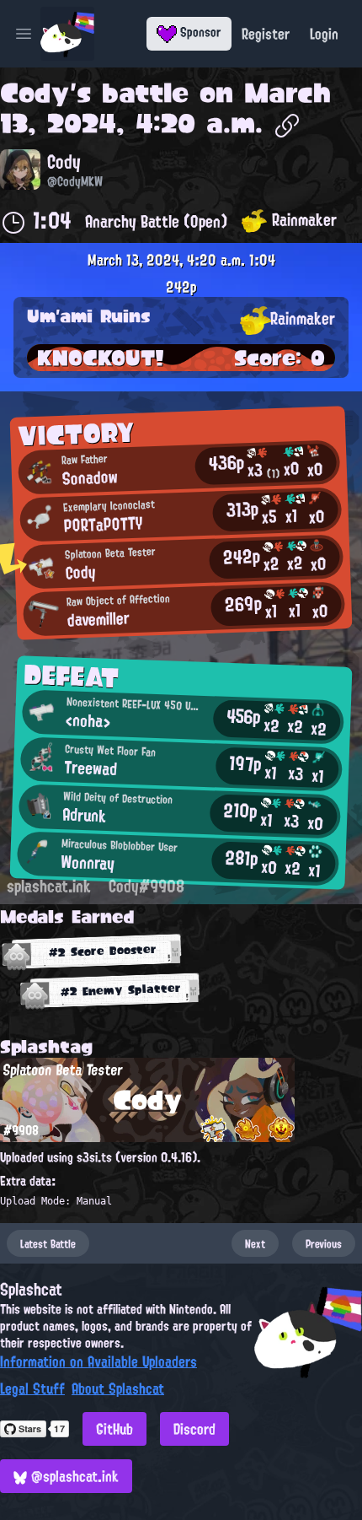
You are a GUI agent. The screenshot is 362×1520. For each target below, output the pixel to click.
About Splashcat (118, 1388)
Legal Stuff (32, 1388)
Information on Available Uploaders (98, 1361)
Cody (35, 92)
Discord (194, 1428)
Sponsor (199, 32)
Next (255, 1243)
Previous (324, 1243)
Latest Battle (48, 1243)
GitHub (114, 1428)
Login (324, 33)
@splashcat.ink (73, 1476)
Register (266, 33)
